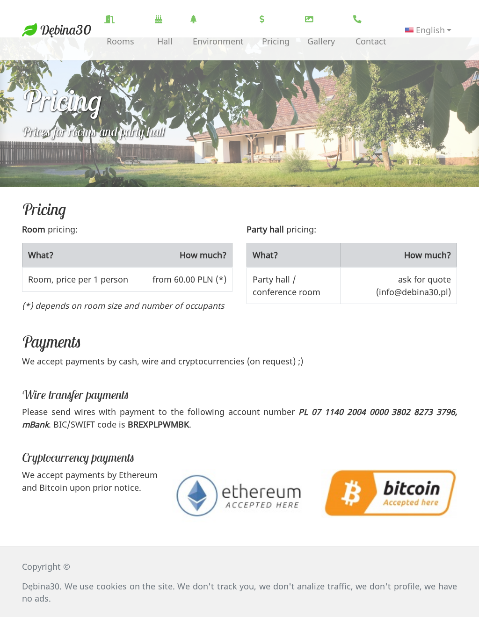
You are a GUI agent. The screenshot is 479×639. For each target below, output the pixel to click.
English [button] (429, 30)
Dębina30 (64, 29)
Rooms (119, 41)
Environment (217, 41)
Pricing (275, 41)
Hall (164, 41)
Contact (369, 41)
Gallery (320, 41)
